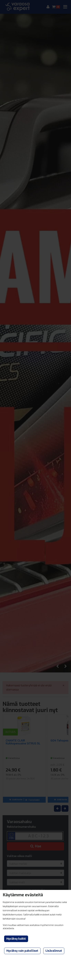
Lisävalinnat (53, 951)
